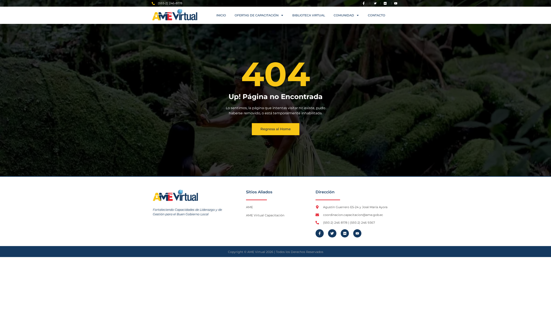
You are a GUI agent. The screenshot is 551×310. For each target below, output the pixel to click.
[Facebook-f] (320, 233)
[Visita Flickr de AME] (386, 3)
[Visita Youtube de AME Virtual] (396, 3)
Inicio (221, 15)
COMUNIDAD (344, 15)
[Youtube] (357, 233)
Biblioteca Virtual (308, 15)
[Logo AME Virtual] (174, 14)
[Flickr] (345, 233)
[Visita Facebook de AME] (364, 3)
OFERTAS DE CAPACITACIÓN (257, 15)
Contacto (376, 15)
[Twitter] (332, 233)
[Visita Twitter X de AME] (375, 3)
